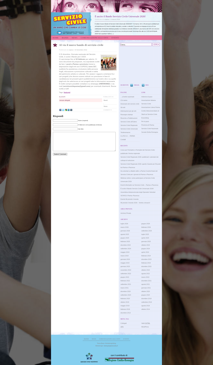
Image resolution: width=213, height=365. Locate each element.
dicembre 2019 (146, 298)
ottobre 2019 (125, 302)
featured (67, 92)
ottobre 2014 (145, 309)
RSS (147, 85)
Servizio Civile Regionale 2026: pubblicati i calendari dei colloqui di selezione (140, 158)
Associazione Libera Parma (150, 107)
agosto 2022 (145, 273)
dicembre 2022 (146, 266)
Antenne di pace (146, 97)
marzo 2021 (125, 288)
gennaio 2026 (125, 231)
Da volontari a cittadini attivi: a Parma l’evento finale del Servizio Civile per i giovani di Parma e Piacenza (139, 172)
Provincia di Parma (147, 125)
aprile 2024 (145, 252)
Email (136, 85)
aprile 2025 (145, 238)
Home (56, 38)
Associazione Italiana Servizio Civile (148, 102)
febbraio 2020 (125, 298)
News (74, 38)
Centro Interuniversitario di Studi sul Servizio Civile (150, 112)
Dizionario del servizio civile (130, 104)
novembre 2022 (126, 270)
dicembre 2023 (146, 259)
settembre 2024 (126, 249)
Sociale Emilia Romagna (149, 132)
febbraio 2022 (125, 281)
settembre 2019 (146, 302)
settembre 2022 (126, 273)
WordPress (145, 327)
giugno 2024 (145, 249)
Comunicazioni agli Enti (94, 38)
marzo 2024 (125, 256)
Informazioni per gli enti (128, 111)
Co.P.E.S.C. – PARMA (121, 2)
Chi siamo (124, 100)
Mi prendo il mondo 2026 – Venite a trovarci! (135, 203)
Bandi (65, 38)
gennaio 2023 (125, 266)
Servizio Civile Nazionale (149, 128)
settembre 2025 (146, 231)
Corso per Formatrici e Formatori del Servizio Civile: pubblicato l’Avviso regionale (138, 151)
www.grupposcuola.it (111, 346)
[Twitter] (63, 110)
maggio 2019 (125, 306)
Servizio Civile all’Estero (129, 122)
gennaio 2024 (125, 259)
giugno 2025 (125, 238)
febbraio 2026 (146, 227)
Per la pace (145, 121)
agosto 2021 (145, 284)
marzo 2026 (125, 227)
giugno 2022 (125, 277)
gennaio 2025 (146, 241)
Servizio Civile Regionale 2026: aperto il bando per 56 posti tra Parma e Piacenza (140, 165)
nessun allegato (64, 100)
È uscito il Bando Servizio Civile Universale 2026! (120, 16)
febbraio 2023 (146, 263)
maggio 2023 (125, 263)
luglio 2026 (124, 224)
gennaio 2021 (146, 288)
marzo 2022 (145, 277)
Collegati (124, 323)
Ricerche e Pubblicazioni (129, 118)
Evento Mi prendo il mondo (130, 199)
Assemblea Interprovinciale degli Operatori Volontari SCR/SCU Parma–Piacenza (138, 194)
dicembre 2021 (146, 281)
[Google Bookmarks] (66, 110)
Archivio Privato (126, 213)
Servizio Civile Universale (129, 129)
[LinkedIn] (69, 110)
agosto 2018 (145, 306)
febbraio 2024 (146, 256)
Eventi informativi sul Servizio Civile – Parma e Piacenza (139, 185)
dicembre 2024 (126, 245)
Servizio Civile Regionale (129, 125)
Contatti (154, 2)
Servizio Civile (98, 2)
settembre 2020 (126, 295)
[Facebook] (60, 110)
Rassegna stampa (127, 114)
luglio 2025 (145, 234)
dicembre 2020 (126, 291)
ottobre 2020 (145, 291)
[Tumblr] (71, 110)
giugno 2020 (145, 295)
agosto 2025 (125, 234)
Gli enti (123, 107)
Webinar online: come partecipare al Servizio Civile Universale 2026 (138, 179)
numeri (140, 2)
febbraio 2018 (125, 309)
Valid (145, 323)
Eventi (115, 38)
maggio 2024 (125, 252)
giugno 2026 (145, 224)
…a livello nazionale (127, 97)
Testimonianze (125, 132)
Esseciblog (145, 118)
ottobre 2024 (145, 245)
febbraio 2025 (125, 241)
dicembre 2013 (126, 313)
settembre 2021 (126, 284)
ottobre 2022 (145, 270)
